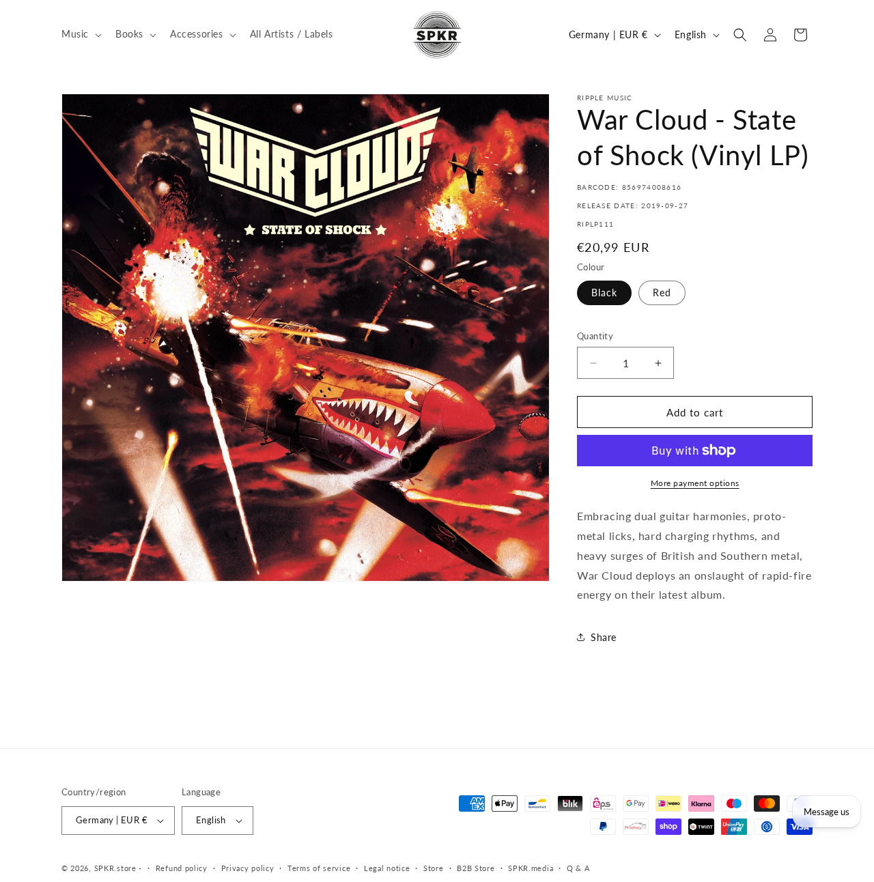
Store (433, 868)
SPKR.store (115, 868)
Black (604, 292)
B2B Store (475, 868)
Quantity (595, 335)
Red (662, 292)
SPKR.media (530, 868)
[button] (80, 34)
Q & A (578, 868)
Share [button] (604, 637)
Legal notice (387, 868)
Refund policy (182, 868)
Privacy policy (247, 868)
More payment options (695, 483)
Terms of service (318, 868)
